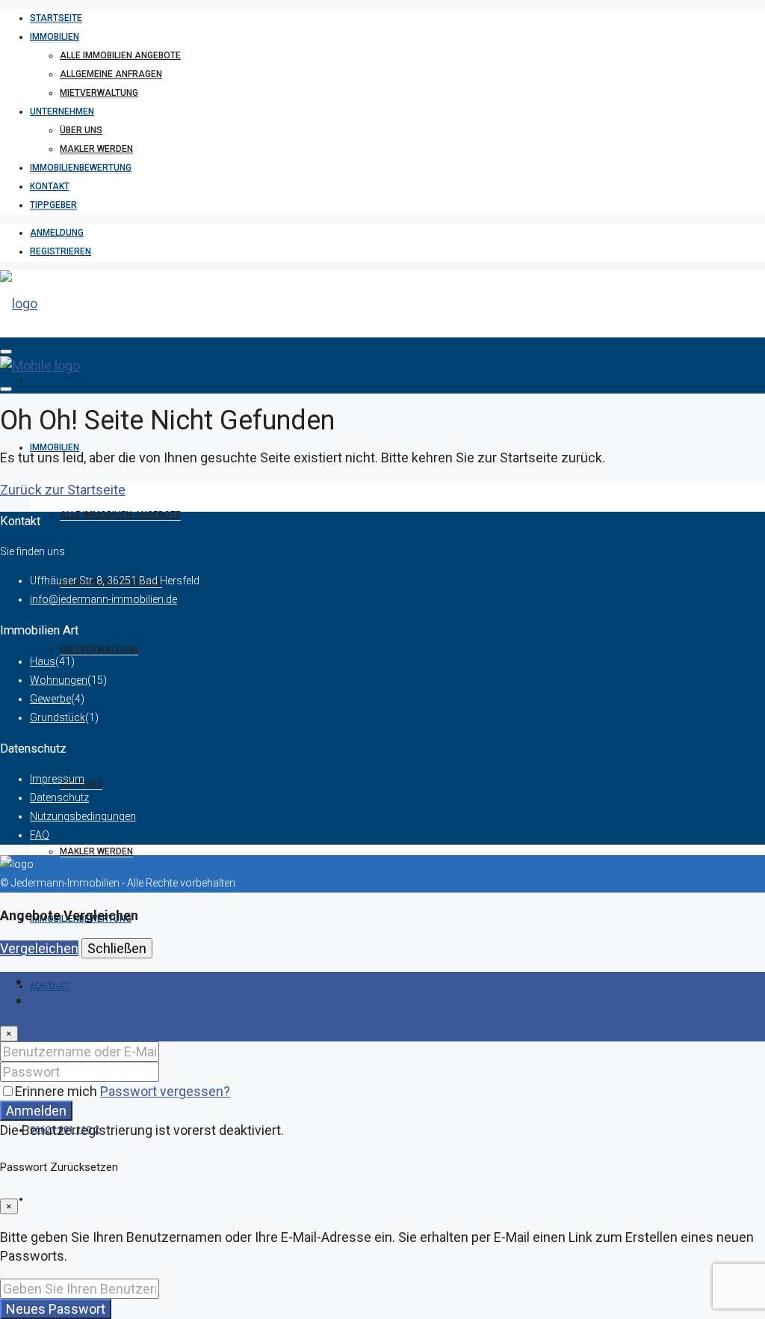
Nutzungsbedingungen (83, 816)
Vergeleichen (39, 948)
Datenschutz (59, 798)
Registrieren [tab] (66, 1000)
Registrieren (60, 251)
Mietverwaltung (99, 93)
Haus (42, 661)
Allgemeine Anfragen (111, 74)
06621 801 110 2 (64, 1129)
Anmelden (36, 1110)
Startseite (56, 18)
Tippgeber (53, 205)
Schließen (116, 948)
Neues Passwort (55, 1309)
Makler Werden (96, 149)
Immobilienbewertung (80, 167)
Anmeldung (57, 232)
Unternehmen (62, 111)
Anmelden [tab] (60, 981)
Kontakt (49, 186)
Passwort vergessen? (165, 1091)
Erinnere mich (57, 1091)
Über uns (81, 130)
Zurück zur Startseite (63, 490)
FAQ (39, 835)
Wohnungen (58, 680)
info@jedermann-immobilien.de (103, 599)
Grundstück (57, 717)
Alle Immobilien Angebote (120, 55)
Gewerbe (50, 699)
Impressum (57, 779)
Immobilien (54, 36)
